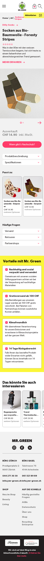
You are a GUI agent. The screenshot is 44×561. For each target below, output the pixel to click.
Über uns (26, 512)
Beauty (6, 499)
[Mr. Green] (22, 7)
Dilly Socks (8, 25)
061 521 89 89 (29, 476)
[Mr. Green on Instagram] (14, 448)
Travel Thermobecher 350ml (30, 413)
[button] (21, 123)
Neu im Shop (8, 494)
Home (5, 18)
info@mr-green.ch (12, 481)
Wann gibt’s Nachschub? (22, 144)
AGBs (25, 502)
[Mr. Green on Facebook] (22, 448)
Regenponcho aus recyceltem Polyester (11, 413)
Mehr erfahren (11, 62)
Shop (24, 517)
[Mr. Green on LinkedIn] (30, 448)
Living (5, 504)
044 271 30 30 (10, 476)
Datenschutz (29, 507)
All (11, 18)
